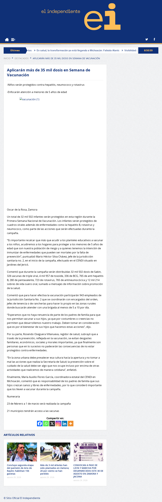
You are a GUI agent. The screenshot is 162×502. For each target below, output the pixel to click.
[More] (70, 423)
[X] (52, 423)
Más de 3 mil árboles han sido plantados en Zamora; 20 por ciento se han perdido (54, 469)
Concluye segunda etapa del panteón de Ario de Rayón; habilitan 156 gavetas (20, 469)
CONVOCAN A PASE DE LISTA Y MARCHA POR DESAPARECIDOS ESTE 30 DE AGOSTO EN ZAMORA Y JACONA (88, 471)
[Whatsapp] (46, 423)
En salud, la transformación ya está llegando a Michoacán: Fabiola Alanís (67, 50)
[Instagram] (58, 423)
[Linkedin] (64, 423)
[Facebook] (40, 423)
